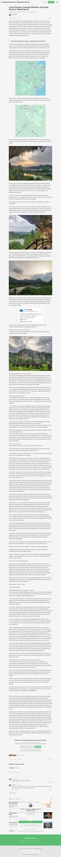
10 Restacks (23, 755)
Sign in (57, 2)
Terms (33, 848)
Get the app (36, 851)
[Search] (44, 2)
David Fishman (14, 14)
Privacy (30, 848)
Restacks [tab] (16, 767)
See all (11, 830)
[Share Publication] (46, 2)
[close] (42, 804)
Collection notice (38, 848)
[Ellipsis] (52, 779)
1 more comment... (12, 792)
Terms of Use (36, 824)
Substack (24, 854)
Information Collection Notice (30, 825)
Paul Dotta (13, 784)
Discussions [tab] (18, 798)
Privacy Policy (39, 825)
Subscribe (51, 2)
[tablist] (14, 768)
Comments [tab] (12, 767)
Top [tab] (10, 798)
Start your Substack (27, 851)
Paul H (12, 779)
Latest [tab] (13, 798)
